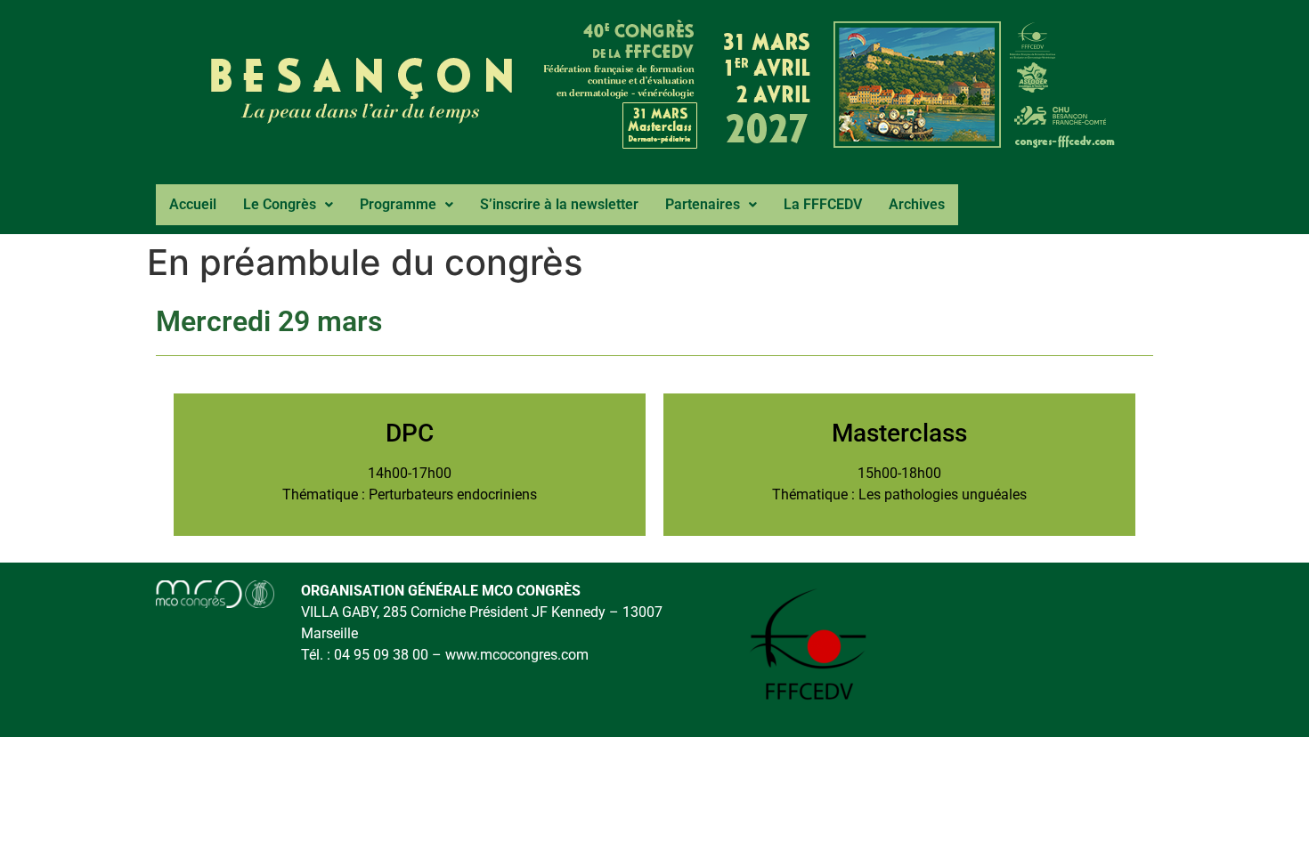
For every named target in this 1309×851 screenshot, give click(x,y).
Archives (917, 204)
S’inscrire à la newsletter (559, 204)
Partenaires (702, 204)
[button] (288, 204)
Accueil (192, 204)
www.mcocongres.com (517, 654)
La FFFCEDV (823, 204)
